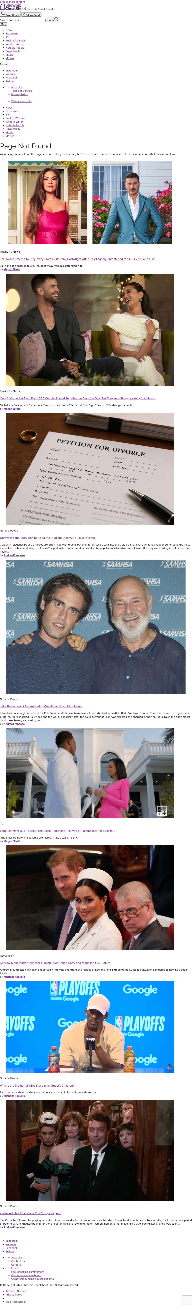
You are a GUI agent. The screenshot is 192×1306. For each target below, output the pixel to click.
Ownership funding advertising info (32, 1278)
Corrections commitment (26, 1275)
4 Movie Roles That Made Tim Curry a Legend (30, 1213)
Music (9, 54)
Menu (3, 24)
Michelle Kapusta (14, 976)
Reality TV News (15, 40)
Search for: (7, 20)
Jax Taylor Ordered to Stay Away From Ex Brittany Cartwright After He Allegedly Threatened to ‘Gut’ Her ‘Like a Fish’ (77, 259)
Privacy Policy (19, 94)
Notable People (15, 47)
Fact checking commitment (27, 1271)
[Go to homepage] (13, 1234)
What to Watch (14, 44)
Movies (10, 58)
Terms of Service (21, 90)
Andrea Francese (14, 555)
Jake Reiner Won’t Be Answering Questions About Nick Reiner (41, 706)
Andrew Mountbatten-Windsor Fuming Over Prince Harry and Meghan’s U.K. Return (55, 963)
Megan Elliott (12, 269)
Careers (16, 1264)
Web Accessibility (21, 101)
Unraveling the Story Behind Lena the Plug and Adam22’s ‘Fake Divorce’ (47, 537)
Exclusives (12, 33)
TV (7, 36)
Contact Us (18, 1261)
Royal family (13, 51)
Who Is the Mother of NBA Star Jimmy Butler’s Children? (37, 1085)
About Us (16, 87)
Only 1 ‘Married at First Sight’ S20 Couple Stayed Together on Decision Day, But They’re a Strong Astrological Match (77, 398)
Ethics (15, 1268)
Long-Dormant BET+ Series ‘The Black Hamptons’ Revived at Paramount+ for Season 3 (58, 830)
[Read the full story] (90, 245)
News (9, 29)
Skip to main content (12, 1)
